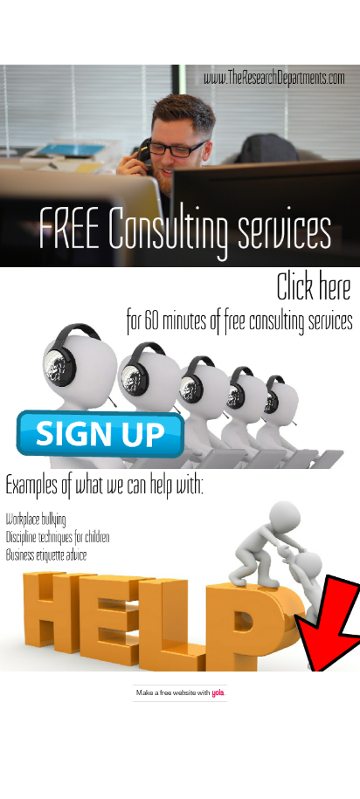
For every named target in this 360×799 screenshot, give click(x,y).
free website (178, 693)
